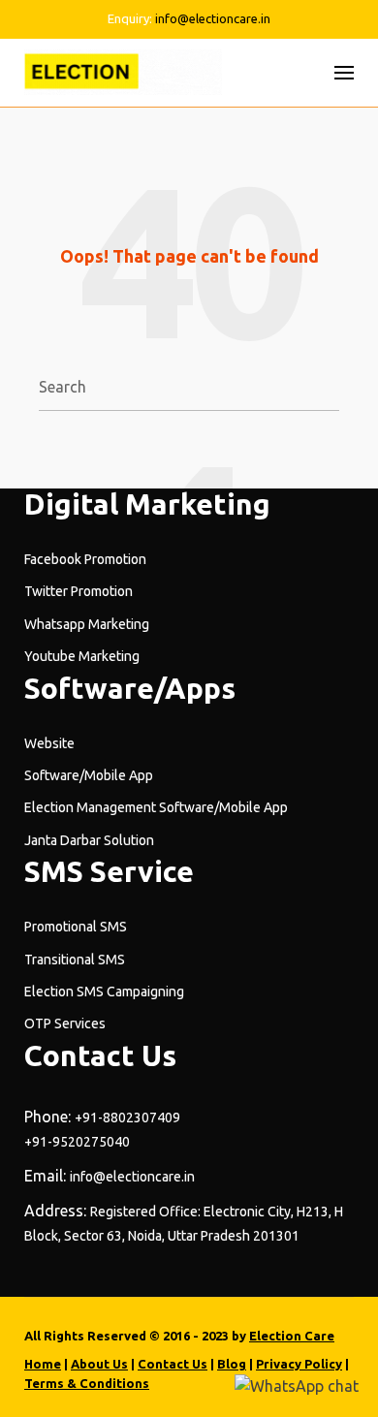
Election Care (291, 1335)
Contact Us (172, 1363)
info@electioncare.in (212, 18)
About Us (99, 1363)
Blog (231, 1363)
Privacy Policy (299, 1363)
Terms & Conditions (86, 1383)
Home (42, 1363)
